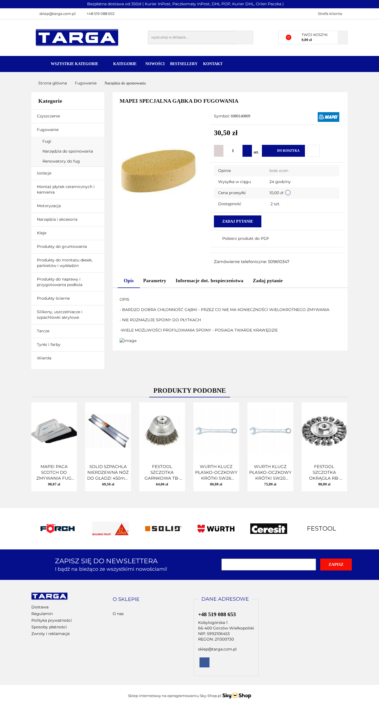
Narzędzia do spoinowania (67, 151)
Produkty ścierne (54, 298)
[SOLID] (110, 528)
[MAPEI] (328, 116)
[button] (126, 599)
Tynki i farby (49, 344)
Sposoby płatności (49, 626)
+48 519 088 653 (100, 13)
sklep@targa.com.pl (57, 13)
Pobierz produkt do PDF (245, 238)
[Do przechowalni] (314, 151)
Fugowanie (48, 129)
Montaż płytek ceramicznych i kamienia (66, 189)
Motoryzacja (49, 205)
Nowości (155, 64)
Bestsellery (184, 64)
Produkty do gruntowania (62, 246)
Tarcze (43, 330)
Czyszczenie (49, 116)
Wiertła (44, 358)
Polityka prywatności (51, 620)
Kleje (42, 232)
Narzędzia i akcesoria (58, 219)
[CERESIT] (216, 528)
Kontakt (213, 64)
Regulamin (42, 613)
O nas (118, 613)
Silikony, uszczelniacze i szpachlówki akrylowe (59, 314)
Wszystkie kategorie (74, 64)
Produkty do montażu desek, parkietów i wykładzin (64, 263)
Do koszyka (288, 151)
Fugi (47, 141)
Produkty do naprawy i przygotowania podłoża (60, 282)
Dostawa (40, 607)
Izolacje (44, 173)
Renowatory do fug (61, 161)
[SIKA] (57, 528)
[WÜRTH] (163, 528)
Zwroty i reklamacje (50, 633)
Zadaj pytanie (237, 221)
